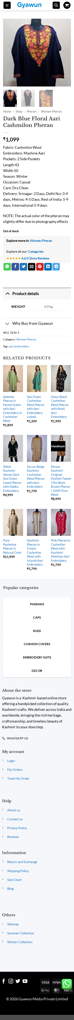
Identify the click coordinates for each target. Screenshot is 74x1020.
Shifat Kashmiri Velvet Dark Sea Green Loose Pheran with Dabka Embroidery (12, 478)
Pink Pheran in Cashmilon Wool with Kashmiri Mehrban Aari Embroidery (60, 550)
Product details (25, 293)
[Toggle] (7, 293)
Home (7, 111)
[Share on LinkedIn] (48, 267)
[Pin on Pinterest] (40, 267)
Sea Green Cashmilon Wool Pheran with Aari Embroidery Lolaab (35, 406)
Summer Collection (20, 933)
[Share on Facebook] (15, 267)
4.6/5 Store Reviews (35, 258)
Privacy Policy (17, 828)
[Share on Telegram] (56, 267)
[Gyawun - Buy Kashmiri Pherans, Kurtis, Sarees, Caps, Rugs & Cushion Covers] (32, 5)
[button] (7, 5)
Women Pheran (51, 111)
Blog (10, 888)
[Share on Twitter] (23, 267)
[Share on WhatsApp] (7, 267)
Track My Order (18, 778)
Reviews (13, 837)
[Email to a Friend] (31, 267)
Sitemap (13, 924)
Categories (36, 251)
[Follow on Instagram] (10, 981)
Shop (19, 111)
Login (11, 761)
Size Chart (14, 880)
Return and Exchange (22, 862)
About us (13, 810)
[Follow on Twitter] (17, 981)
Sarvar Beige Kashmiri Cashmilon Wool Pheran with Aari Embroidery (35, 476)
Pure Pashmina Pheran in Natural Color (12, 546)
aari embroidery (19, 346)
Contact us (15, 819)
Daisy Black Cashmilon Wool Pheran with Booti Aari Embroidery (59, 406)
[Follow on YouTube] (25, 981)
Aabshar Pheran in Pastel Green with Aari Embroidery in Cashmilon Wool (12, 409)
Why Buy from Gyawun (32, 323)
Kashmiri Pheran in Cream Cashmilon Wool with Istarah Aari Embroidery (35, 552)
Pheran (31, 111)
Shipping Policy (18, 871)
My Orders (15, 769)
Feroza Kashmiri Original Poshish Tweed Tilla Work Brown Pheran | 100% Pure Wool (61, 480)
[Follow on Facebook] (3, 981)
